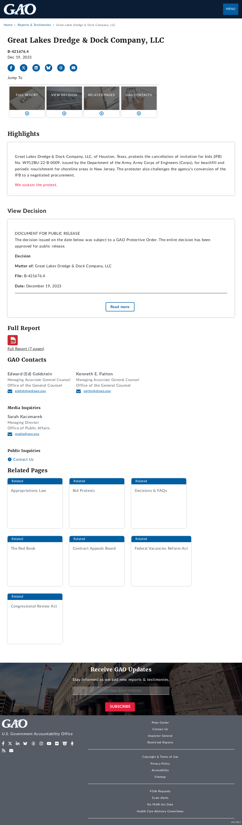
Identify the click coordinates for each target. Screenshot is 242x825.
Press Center (160, 722)
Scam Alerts (160, 797)
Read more (120, 307)
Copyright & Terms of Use (160, 756)
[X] (25, 68)
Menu (230, 9)
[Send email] (75, 68)
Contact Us (23, 459)
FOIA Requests (160, 791)
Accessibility (160, 770)
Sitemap (160, 776)
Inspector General (160, 735)
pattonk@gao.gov (97, 391)
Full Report (27, 95)
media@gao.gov (27, 434)
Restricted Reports (160, 742)
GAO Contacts (139, 95)
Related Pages (101, 95)
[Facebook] (13, 68)
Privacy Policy (160, 763)
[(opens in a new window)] (3, 743)
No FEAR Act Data (160, 804)
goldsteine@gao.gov (30, 391)
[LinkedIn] (38, 68)
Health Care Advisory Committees (160, 811)
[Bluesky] (50, 68)
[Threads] (63, 68)
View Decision (64, 95)
